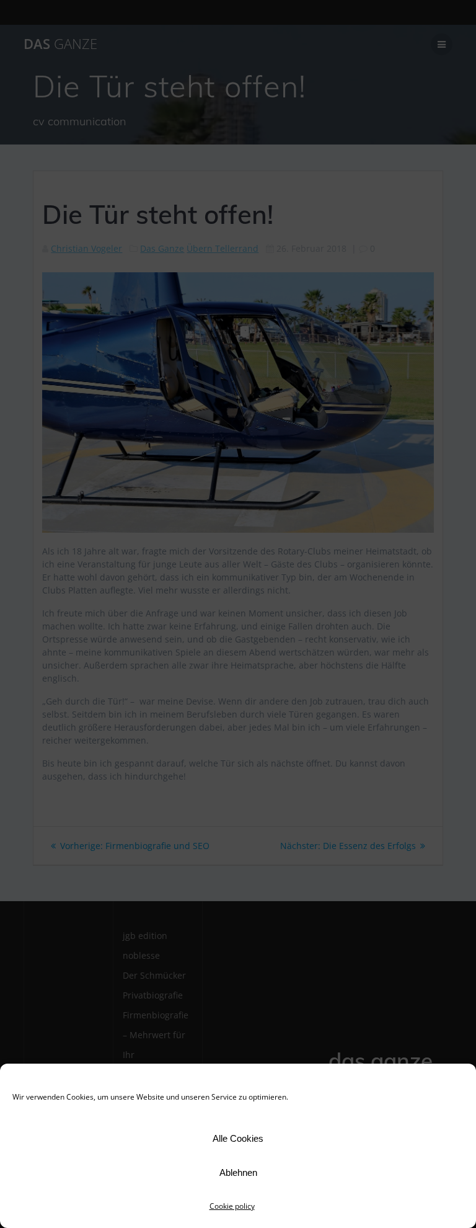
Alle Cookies (238, 1138)
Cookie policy (232, 1206)
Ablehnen (238, 1172)
